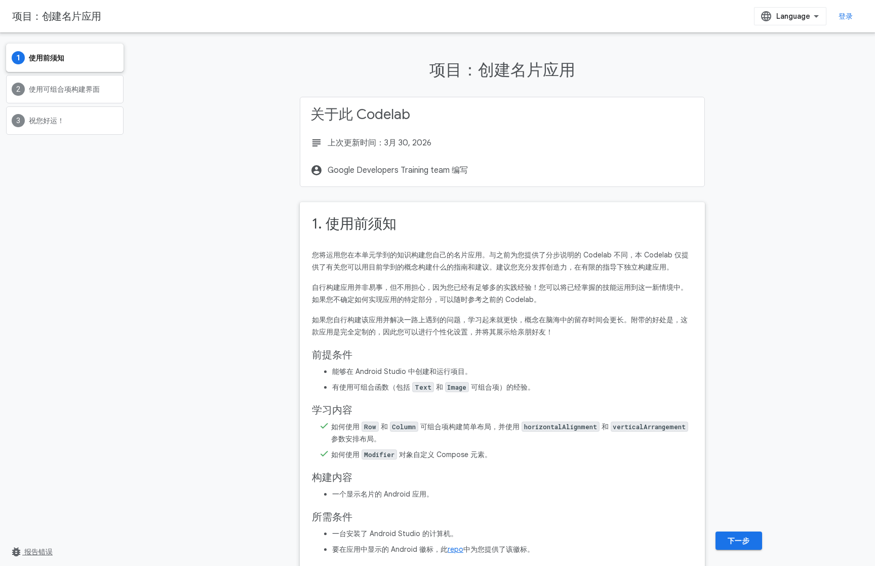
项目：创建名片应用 (56, 16)
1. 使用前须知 (354, 224)
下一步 (739, 540)
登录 (846, 16)
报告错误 (31, 551)
